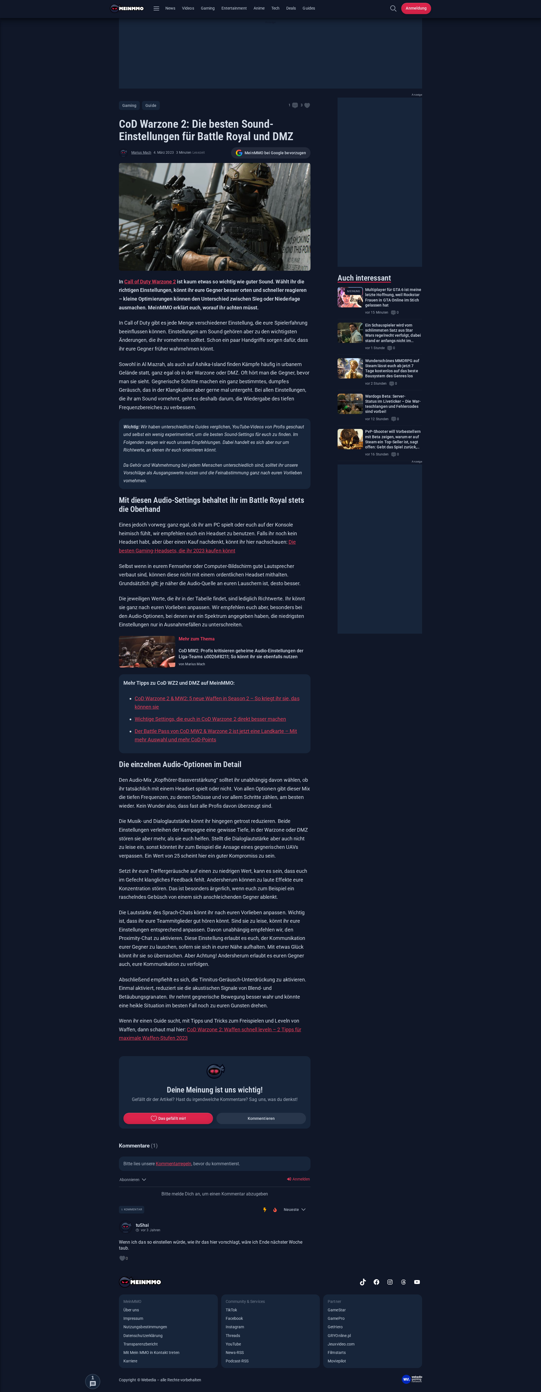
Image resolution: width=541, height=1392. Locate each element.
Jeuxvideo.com (341, 1344)
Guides (309, 8)
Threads (233, 1335)
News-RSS (235, 1352)
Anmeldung (416, 8)
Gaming (208, 8)
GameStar (336, 1310)
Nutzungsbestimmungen (145, 1327)
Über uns (131, 1310)
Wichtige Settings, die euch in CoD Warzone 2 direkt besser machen (210, 719)
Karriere (130, 1361)
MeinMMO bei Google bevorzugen (275, 153)
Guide (150, 105)
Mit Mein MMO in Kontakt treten (151, 1352)
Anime (259, 8)
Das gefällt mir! (172, 1118)
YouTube (233, 1344)
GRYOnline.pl (339, 1335)
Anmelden (301, 1179)
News (170, 8)
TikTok (231, 1310)
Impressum (133, 1318)
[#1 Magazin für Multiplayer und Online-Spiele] (130, 8)
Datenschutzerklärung (143, 1335)
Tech (275, 8)
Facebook (234, 1318)
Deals (291, 8)
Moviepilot (337, 1361)
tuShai (142, 1225)
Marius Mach (141, 153)
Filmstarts (337, 1352)
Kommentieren (261, 1118)
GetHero (335, 1327)
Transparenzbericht (140, 1344)
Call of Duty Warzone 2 (150, 282)
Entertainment (234, 8)
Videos (188, 8)
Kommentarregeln (173, 1163)
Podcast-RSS (237, 1361)
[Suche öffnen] (393, 8)
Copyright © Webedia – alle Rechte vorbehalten (160, 1380)
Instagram (235, 1327)
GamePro (336, 1318)
